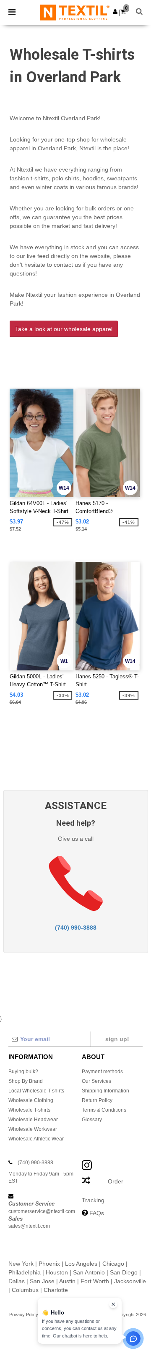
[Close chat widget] (113, 1304)
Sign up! (117, 1039)
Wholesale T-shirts (29, 1110)
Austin (67, 1281)
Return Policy (97, 1100)
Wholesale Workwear (32, 1129)
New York (21, 1263)
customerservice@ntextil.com (41, 1211)
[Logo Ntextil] (74, 12)
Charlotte (56, 1290)
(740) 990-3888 (75, 927)
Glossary (92, 1119)
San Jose (42, 1281)
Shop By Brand (25, 1081)
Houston (57, 1272)
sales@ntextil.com (29, 1226)
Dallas (16, 1281)
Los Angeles (81, 1263)
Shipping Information (105, 1091)
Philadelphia (24, 1272)
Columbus (25, 1290)
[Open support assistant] (133, 1338)
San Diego (124, 1272)
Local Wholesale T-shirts (36, 1091)
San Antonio (89, 1272)
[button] (115, 11)
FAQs (96, 1213)
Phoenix (49, 1263)
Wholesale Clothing (30, 1100)
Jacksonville (130, 1281)
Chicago (113, 1263)
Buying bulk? (23, 1071)
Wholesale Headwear (33, 1119)
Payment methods (102, 1071)
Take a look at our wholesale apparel (63, 329)
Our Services (96, 1081)
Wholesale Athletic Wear (36, 1139)
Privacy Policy (23, 1314)
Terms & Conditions (104, 1110)
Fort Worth (95, 1281)
